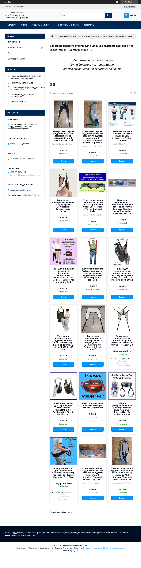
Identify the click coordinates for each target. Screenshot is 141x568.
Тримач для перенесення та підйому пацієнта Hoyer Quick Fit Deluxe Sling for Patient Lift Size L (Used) (93, 342)
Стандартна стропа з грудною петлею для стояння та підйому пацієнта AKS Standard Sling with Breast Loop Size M (93, 137)
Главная (11, 25)
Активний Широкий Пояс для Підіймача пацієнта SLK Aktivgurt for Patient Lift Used (122, 135)
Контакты (89, 25)
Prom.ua (83, 545)
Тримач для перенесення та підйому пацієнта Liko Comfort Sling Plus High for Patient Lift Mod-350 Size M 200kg (63, 342)
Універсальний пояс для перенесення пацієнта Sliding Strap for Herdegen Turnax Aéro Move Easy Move (63, 472)
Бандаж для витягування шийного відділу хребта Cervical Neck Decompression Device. (63, 205)
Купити (63, 161)
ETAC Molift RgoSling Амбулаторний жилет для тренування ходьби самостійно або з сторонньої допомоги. (93, 274)
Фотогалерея (14, 42)
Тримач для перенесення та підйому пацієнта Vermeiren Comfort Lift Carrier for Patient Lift (122, 340)
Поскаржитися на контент (93, 548)
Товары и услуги (41, 25)
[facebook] (51, 85)
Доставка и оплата (68, 25)
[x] (54, 85)
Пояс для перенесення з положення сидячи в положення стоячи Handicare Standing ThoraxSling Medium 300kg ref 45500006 (122, 207)
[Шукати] (108, 15)
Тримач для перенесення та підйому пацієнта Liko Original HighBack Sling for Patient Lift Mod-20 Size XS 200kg (122, 274)
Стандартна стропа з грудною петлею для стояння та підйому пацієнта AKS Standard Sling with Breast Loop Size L (93, 473)
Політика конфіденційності (114, 548)
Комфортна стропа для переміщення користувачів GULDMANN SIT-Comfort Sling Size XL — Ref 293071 (63, 408)
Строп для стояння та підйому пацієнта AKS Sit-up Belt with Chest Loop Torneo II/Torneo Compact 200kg (92, 205)
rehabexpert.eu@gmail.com (21, 190)
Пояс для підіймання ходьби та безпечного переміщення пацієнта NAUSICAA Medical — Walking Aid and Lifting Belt (63, 275)
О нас (24, 25)
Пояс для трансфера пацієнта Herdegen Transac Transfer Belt (93, 405)
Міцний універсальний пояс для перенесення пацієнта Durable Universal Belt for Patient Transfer (122, 408)
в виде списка (135, 93)
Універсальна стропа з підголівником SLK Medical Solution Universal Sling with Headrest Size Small (63, 135)
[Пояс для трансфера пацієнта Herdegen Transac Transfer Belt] (92, 386)
